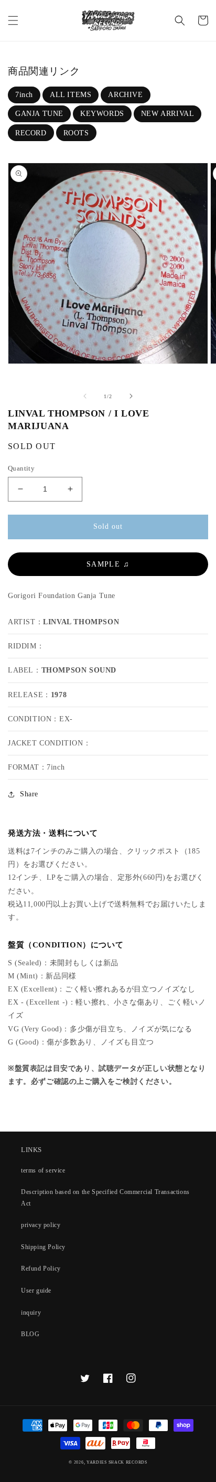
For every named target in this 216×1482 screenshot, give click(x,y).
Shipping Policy (43, 1247)
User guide (36, 1290)
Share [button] (29, 794)
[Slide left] (84, 396)
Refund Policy (41, 1268)
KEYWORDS (102, 114)
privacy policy (40, 1225)
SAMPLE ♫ (108, 564)
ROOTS (76, 133)
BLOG (30, 1334)
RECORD (31, 133)
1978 (59, 695)
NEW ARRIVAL (168, 114)
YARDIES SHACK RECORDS (117, 1462)
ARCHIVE (125, 95)
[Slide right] (131, 396)
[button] (13, 20)
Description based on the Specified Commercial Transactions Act (105, 1197)
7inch (24, 95)
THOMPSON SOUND (78, 670)
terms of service (43, 1170)
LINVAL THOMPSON (81, 622)
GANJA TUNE (39, 114)
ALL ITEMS (70, 95)
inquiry (31, 1312)
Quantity (21, 468)
